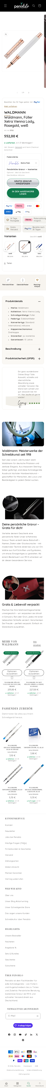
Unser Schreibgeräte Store (17, 908)
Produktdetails (14, 301)
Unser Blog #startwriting (16, 902)
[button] (5, 6)
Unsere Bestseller (13, 936)
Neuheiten (9, 942)
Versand (18, 147)
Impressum (28, 1066)
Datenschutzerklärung (15, 1070)
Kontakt (9, 825)
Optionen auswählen (12, 672)
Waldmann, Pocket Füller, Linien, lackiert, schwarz (34, 684)
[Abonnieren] (37, 1016)
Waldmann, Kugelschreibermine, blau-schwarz (12, 747)
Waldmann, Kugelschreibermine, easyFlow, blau (33, 789)
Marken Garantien (13, 873)
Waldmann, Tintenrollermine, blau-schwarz (12, 789)
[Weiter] (41, 249)
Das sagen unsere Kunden (17, 914)
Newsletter (10, 831)
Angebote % (10, 948)
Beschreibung (13, 349)
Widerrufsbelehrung (34, 1070)
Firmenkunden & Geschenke (18, 849)
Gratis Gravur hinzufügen (23, 182)
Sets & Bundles (12, 954)
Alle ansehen (37, 643)
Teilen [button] (9, 263)
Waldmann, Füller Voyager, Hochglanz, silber (12, 684)
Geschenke (10, 960)
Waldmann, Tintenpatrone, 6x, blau (33, 746)
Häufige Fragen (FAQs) (16, 843)
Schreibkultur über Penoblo (17, 920)
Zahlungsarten (12, 861)
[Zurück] (5, 249)
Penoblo (17, 1066)
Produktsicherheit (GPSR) (19, 358)
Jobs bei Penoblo (13, 837)
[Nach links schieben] (17, 92)
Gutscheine (10, 966)
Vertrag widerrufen (14, 879)
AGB (36, 1066)
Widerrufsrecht (12, 867)
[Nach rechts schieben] (29, 92)
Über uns (9, 896)
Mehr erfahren (10, 106)
